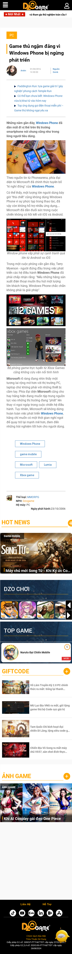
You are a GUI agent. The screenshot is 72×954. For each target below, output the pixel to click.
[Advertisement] (36, 862)
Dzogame (28, 500)
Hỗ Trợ (47, 904)
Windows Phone (47, 123)
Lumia (48, 464)
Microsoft (26, 464)
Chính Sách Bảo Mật (36, 936)
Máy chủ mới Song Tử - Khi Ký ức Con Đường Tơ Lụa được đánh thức (38, 571)
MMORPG (33, 497)
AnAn (23, 70)
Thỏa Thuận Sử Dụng (36, 939)
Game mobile (12, 536)
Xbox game (27, 475)
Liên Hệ (26, 904)
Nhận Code (44, 687)
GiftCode (15, 671)
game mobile (28, 454)
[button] (68, 615)
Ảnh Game (16, 776)
